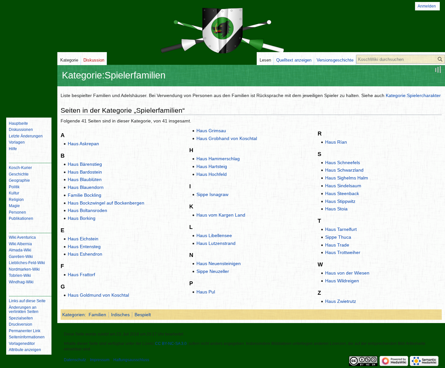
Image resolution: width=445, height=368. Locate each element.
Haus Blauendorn (86, 187)
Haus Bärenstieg (85, 164)
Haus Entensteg (84, 246)
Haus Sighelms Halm (346, 177)
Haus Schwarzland (344, 170)
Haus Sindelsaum (343, 185)
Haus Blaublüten (85, 179)
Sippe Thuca (338, 237)
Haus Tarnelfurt (341, 229)
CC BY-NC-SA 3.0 (171, 343)
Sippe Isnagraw (212, 194)
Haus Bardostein (85, 172)
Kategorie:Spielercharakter (413, 95)
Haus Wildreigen (342, 280)
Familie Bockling (84, 195)
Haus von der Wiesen (347, 273)
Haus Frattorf (81, 274)
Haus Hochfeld (211, 174)
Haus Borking (81, 218)
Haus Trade (337, 245)
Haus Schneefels (342, 162)
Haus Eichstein (83, 238)
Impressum (99, 360)
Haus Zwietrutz (340, 301)
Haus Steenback (342, 193)
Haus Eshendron (85, 254)
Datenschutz (75, 360)
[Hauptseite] (29, 86)
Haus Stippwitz (340, 201)
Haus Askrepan (83, 143)
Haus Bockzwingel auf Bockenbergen (106, 202)
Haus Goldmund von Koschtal (98, 295)
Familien (97, 314)
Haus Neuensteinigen (218, 263)
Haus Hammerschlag (218, 158)
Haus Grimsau (211, 130)
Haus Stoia (336, 208)
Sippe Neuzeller (212, 271)
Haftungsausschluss (131, 360)
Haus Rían (336, 142)
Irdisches (120, 314)
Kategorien (73, 314)
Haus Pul (205, 291)
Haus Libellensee (214, 235)
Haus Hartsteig (211, 166)
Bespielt (143, 314)
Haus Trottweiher (342, 252)
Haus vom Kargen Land (220, 215)
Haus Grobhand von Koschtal (226, 138)
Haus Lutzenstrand (216, 243)
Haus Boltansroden (87, 210)
